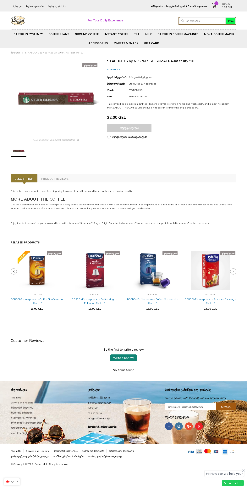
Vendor (111, 90)
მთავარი (15, 52)
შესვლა (17, 6)
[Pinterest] (199, 426)
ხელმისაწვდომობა (117, 77)
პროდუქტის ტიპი (116, 83)
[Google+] (189, 426)
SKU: (109, 96)
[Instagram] (179, 426)
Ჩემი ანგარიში (35, 6)
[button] (12, 481)
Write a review (123, 358)
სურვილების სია (57, 6)
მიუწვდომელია (129, 128)
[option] (56, 97)
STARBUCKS (113, 69)
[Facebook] (169, 426)
